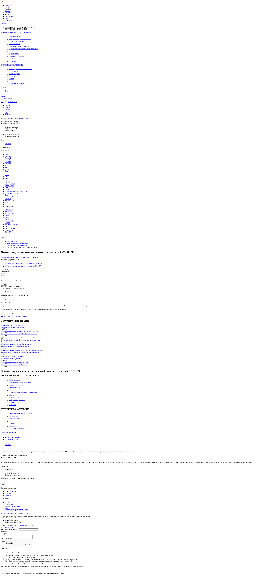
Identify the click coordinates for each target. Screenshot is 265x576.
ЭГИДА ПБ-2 (10, 184)
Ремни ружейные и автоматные (20, 69)
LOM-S (7, 223)
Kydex (11, 59)
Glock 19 (8, 217)
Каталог (4, 23)
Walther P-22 (9, 197)
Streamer (8, 199)
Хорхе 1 (8, 204)
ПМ (6, 154)
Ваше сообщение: (7, 538)
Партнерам (9, 16)
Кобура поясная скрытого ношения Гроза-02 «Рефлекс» (20, 352)
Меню (3, 96)
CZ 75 (7, 226)
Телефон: (4, 534)
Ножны (12, 76)
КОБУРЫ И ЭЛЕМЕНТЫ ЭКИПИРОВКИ (16, 32)
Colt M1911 (9, 230)
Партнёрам (9, 504)
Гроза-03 (8, 160)
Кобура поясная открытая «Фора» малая (15, 346)
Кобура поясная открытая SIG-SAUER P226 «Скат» (19, 334)
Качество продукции (12, 437)
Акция (11, 51)
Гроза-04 (8, 162)
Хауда (7, 219)
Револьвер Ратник (11, 193)
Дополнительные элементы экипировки (23, 49)
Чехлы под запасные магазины (20, 46)
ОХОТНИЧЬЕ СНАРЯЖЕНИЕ (12, 65)
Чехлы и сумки (14, 74)
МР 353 (7, 182)
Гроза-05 (8, 163)
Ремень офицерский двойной (11, 359)
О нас (7, 502)
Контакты (8, 20)
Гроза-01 (8, 156)
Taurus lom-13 (9, 211)
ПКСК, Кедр (9, 187)
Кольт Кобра (9, 186)
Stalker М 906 (9, 221)
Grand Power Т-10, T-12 (13, 173)
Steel (6, 195)
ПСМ (7, 189)
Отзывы (8, 443)
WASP (7, 175)
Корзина (8, 144)
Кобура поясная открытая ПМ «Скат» (14, 365)
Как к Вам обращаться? (10, 529)
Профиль (4, 87)
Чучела (11, 79)
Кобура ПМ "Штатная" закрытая (12, 328)
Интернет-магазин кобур (20, 525)
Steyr (6, 171)
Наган (7, 169)
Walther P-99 (9, 213)
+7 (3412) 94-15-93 (7, 98)
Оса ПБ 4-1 (9, 206)
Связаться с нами (11, 491)
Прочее (12, 81)
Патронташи (13, 71)
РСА (6, 202)
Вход (6, 91)
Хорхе (7, 165)
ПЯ (6, 176)
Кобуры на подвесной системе (20, 39)
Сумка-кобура (14, 54)
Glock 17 (8, 215)
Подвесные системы (16, 41)
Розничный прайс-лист (9, 432)
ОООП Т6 (8, 232)
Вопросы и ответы (11, 439)
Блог (6, 18)
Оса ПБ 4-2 (9, 210)
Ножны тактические (16, 84)
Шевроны (12, 61)
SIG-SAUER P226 (11, 224)
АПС (7, 178)
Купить (4, 284)
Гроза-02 (8, 158)
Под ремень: (5, 272)
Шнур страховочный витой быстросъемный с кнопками (21, 340)
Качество (8, 14)
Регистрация (9, 93)
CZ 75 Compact (10, 228)
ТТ (6, 167)
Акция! (7, 11)
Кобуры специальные (17, 56)
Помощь (8, 13)
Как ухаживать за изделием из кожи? (14, 316)
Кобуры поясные (15, 36)
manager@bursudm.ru (12, 134)
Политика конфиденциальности (16, 510)
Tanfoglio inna (9, 200)
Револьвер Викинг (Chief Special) (16, 191)
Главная (8, 5)
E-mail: (4, 531)
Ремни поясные (14, 44)
